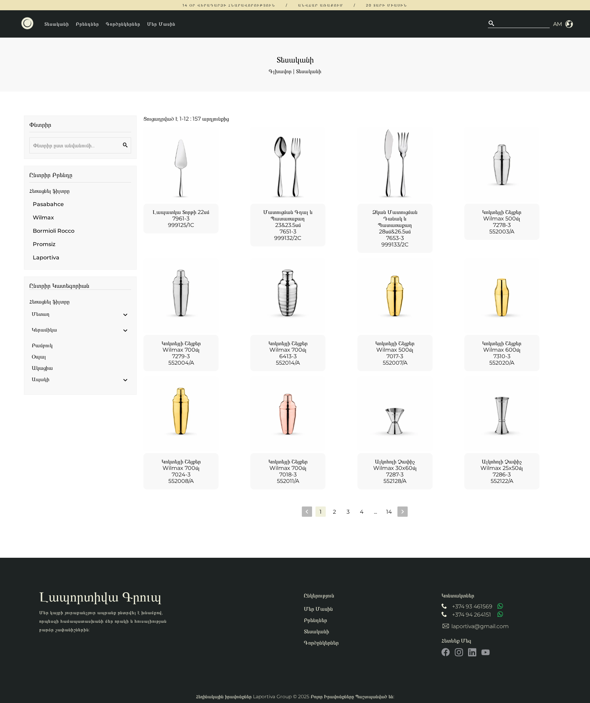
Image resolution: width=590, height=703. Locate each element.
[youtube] (485, 652)
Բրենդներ (87, 24)
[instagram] (459, 652)
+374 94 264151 (471, 614)
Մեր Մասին (161, 24)
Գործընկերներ (123, 24)
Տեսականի (56, 24)
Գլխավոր (280, 71)
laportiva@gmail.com (480, 626)
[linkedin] (472, 652)
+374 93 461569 (472, 606)
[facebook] (445, 652)
